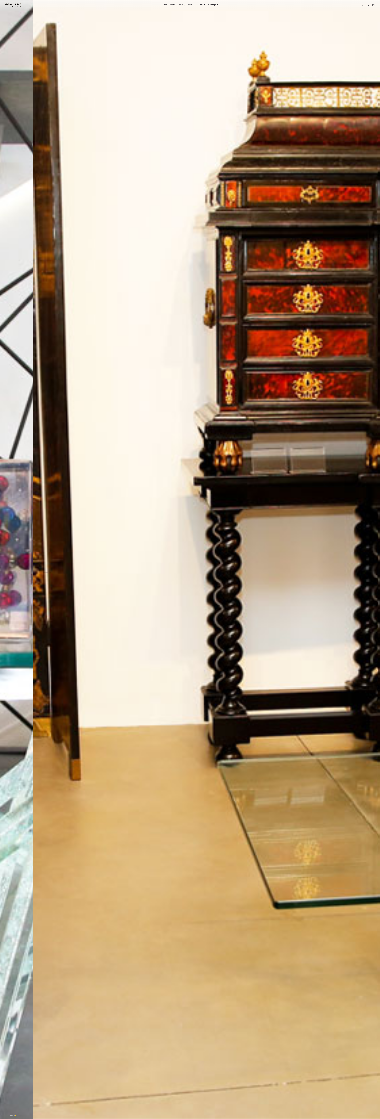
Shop (165, 5)
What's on (191, 5)
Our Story (181, 5)
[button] (10, 1115)
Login (362, 5)
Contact (202, 5)
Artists (172, 5)
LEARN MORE (15, 559)
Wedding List (213, 5)
